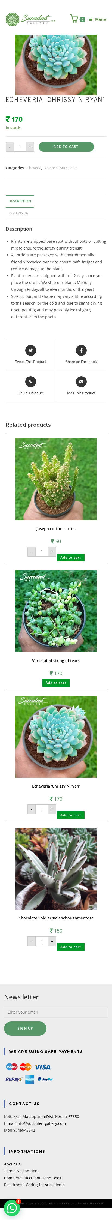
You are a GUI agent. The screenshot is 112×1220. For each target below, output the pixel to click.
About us (12, 1164)
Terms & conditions (21, 1170)
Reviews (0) (18, 213)
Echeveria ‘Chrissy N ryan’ (56, 786)
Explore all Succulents (60, 167)
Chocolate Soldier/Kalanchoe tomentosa (56, 918)
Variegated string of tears (56, 660)
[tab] (56, 201)
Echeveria (33, 167)
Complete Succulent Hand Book (32, 1177)
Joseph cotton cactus (56, 528)
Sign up (25, 1028)
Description (19, 201)
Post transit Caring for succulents (34, 1184)
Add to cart (66, 146)
